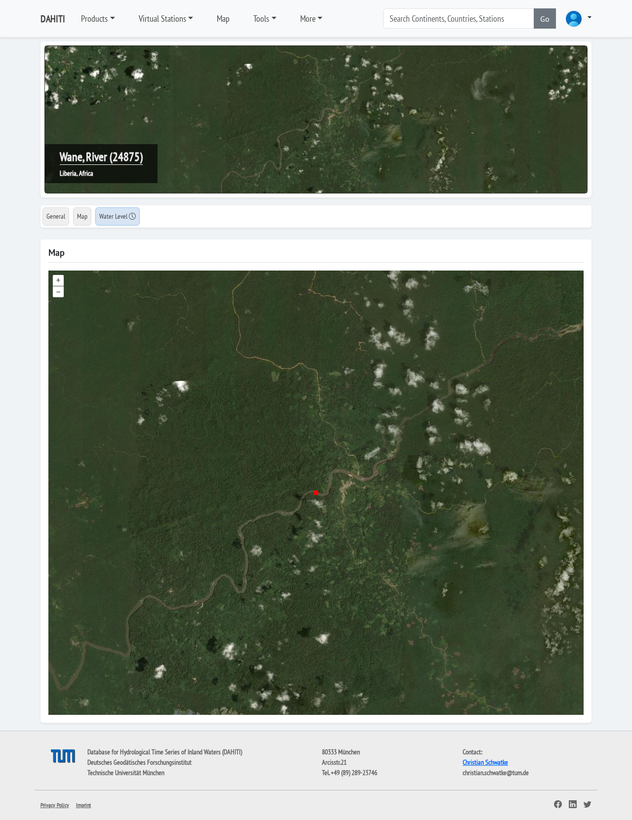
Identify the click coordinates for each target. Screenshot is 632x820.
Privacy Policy (54, 805)
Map (223, 18)
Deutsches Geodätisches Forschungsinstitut (139, 762)
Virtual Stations (162, 18)
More (308, 18)
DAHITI (52, 18)
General (55, 216)
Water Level (114, 216)
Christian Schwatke (485, 762)
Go (545, 19)
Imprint (83, 805)
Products (94, 18)
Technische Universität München (125, 772)
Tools (261, 18)
